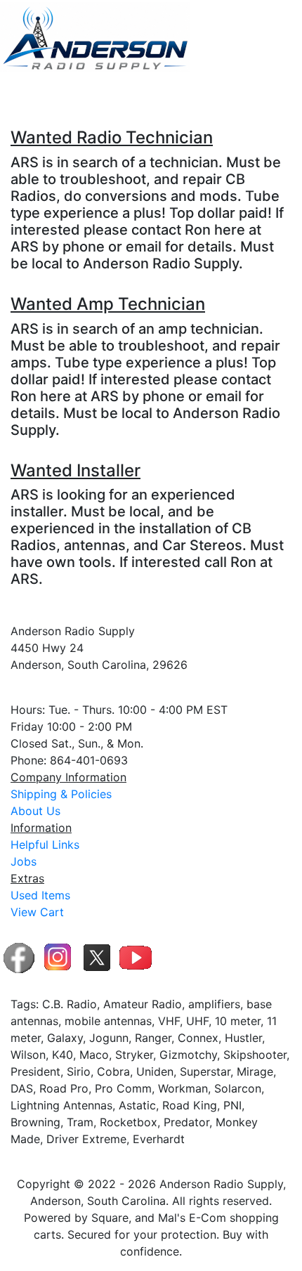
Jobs (24, 861)
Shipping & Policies (61, 794)
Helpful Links (45, 844)
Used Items (40, 895)
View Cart (37, 912)
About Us (35, 811)
